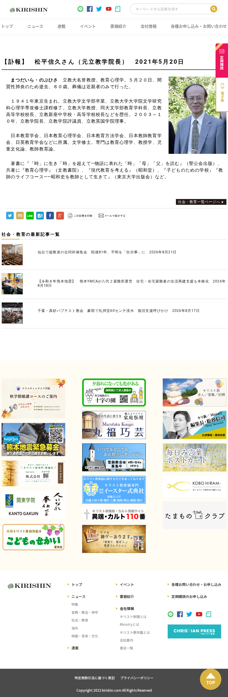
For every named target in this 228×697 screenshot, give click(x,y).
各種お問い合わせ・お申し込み (196, 584)
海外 (74, 628)
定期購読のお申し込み (189, 596)
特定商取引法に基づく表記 (95, 677)
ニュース (78, 596)
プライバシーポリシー (137, 677)
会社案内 (126, 640)
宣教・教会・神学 (84, 612)
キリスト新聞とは (133, 616)
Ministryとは (129, 624)
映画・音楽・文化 (84, 636)
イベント (127, 584)
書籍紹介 (127, 596)
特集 (74, 604)
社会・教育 (79, 620)
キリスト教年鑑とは (135, 632)
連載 (75, 647)
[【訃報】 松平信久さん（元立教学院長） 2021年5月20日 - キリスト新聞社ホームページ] (40, 218)
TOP (210, 682)
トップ (76, 584)
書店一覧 (126, 648)
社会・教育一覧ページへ (199, 202)
